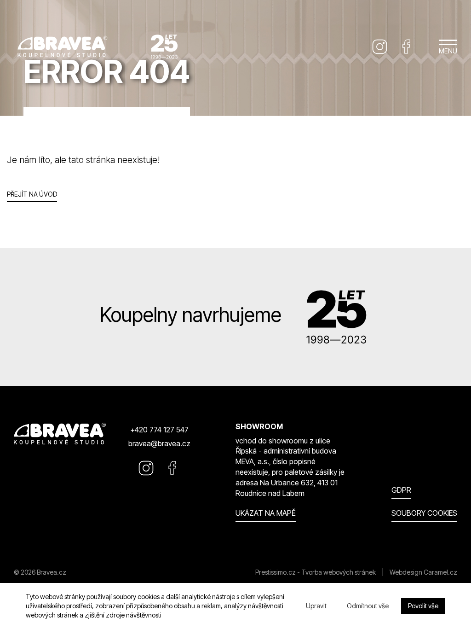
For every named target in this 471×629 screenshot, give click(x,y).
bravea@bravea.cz (159, 443)
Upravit (316, 606)
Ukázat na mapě (266, 513)
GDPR (401, 490)
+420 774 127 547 (159, 429)
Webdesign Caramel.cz (423, 572)
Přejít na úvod (32, 194)
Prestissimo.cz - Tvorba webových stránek (315, 572)
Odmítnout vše (368, 606)
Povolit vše (423, 606)
